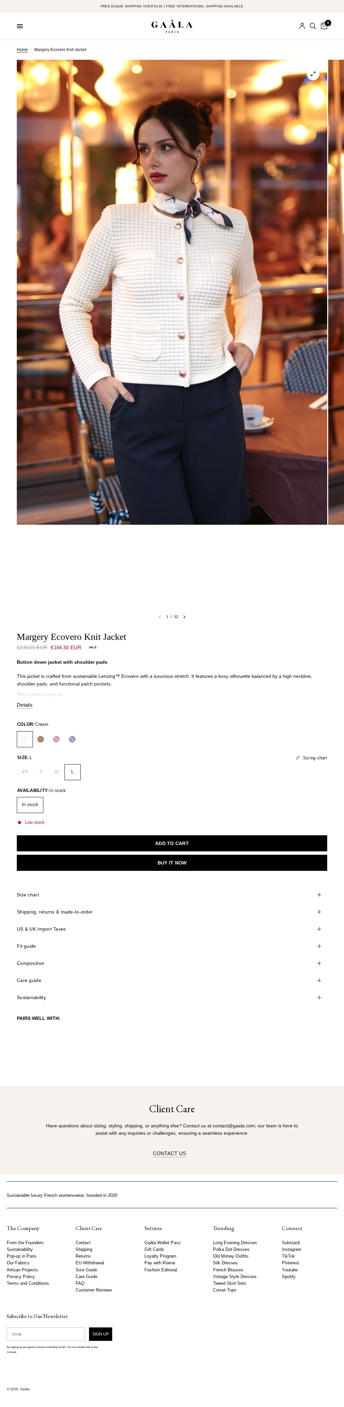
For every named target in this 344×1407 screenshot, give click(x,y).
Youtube (290, 1269)
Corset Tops (224, 1290)
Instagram (291, 1249)
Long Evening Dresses (235, 1242)
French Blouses (228, 1269)
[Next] (184, 617)
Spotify (289, 1276)
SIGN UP (100, 1333)
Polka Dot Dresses (231, 1249)
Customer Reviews (94, 1290)
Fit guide (26, 946)
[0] (322, 26)
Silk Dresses (225, 1263)
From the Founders (25, 1242)
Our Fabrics (18, 1263)
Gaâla (25, 1389)
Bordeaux (56, 739)
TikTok (288, 1256)
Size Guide (86, 1269)
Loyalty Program (160, 1256)
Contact (83, 1242)
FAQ (80, 1283)
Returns (83, 1256)
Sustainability (31, 997)
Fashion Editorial (160, 1269)
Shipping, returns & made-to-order (55, 911)
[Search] (312, 26)
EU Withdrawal (90, 1263)
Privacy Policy (21, 1276)
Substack (291, 1242)
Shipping (84, 1249)
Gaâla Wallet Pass (162, 1242)
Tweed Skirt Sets (229, 1283)
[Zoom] (313, 73)
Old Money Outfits (231, 1256)
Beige (41, 739)
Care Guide (86, 1276)
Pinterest (290, 1263)
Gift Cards (154, 1249)
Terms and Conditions (28, 1283)
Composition (30, 963)
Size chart (28, 894)
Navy (72, 739)
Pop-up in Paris (22, 1256)
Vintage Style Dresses (235, 1276)
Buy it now (172, 862)
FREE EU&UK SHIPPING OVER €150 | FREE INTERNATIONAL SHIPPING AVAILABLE (172, 6)
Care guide (29, 980)
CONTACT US (169, 1153)
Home (22, 49)
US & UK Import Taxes (41, 929)
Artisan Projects (22, 1269)
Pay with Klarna (159, 1263)
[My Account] (302, 26)
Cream (25, 739)
